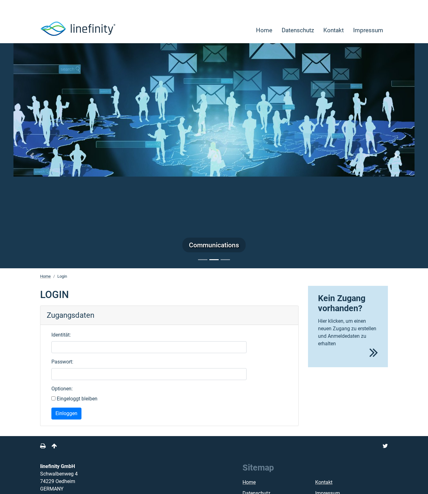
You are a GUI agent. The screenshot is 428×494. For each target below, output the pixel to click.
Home (264, 30)
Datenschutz (298, 30)
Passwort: (62, 362)
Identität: (61, 335)
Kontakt (333, 30)
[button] (32, 155)
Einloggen (66, 413)
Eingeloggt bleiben (76, 399)
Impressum (368, 30)
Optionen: (62, 389)
